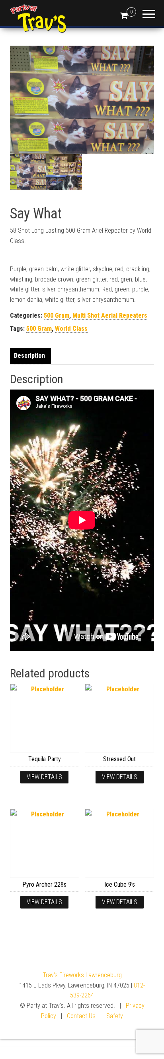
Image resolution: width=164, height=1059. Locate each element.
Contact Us (81, 1016)
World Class (71, 328)
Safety (114, 1016)
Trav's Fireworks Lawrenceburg (82, 975)
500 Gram (56, 315)
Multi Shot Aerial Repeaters (109, 315)
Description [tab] (29, 355)
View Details (44, 777)
